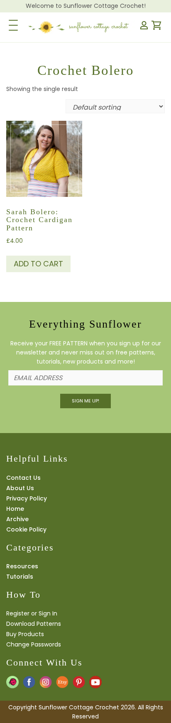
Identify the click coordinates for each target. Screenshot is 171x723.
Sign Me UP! (85, 400)
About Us (20, 488)
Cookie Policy (26, 529)
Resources (22, 566)
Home (15, 509)
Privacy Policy (26, 498)
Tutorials (19, 576)
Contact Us (23, 478)
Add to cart (38, 264)
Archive (17, 519)
